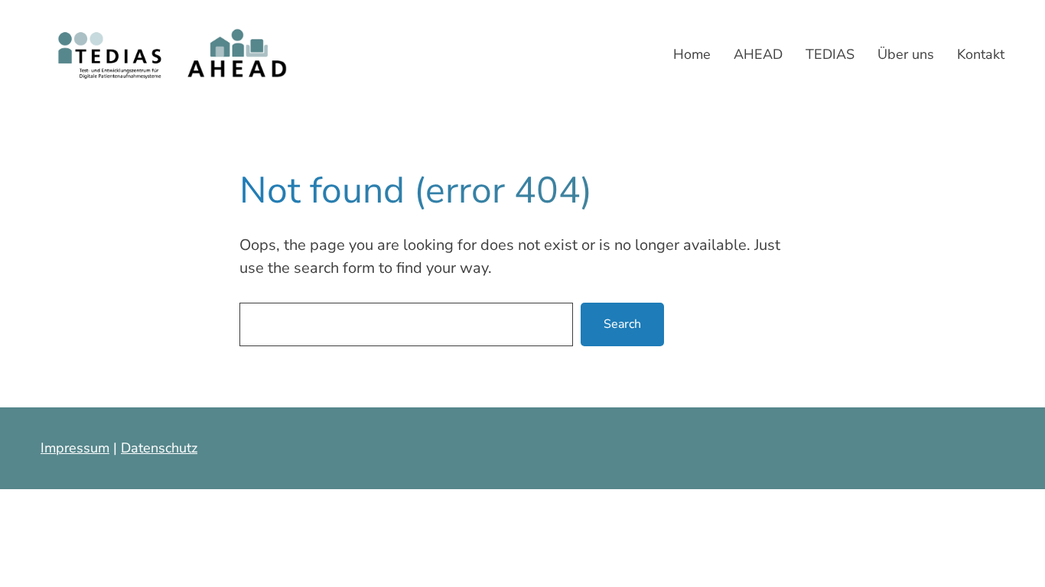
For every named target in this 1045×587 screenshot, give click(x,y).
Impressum (75, 448)
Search (622, 324)
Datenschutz (159, 448)
